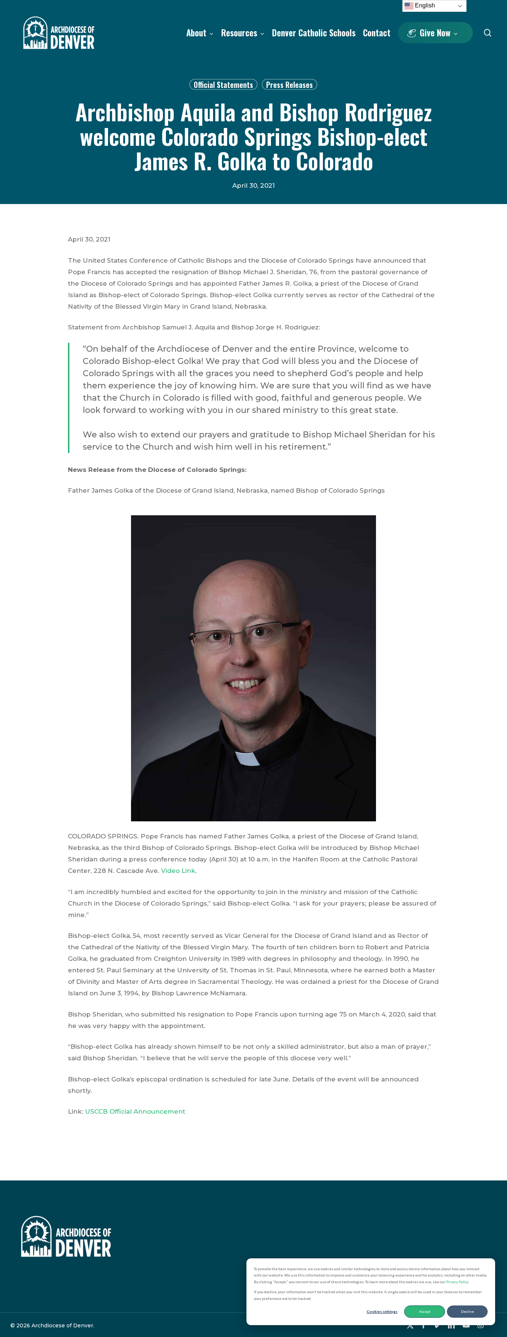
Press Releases (289, 84)
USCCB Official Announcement (135, 1111)
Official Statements (223, 84)
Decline (467, 1311)
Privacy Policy (457, 1281)
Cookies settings (382, 1311)
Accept (425, 1311)
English (424, 5)
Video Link (178, 870)
